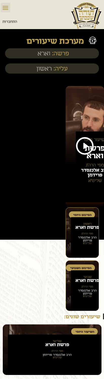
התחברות (10, 22)
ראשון (44, 69)
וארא (44, 54)
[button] (5, 7)
